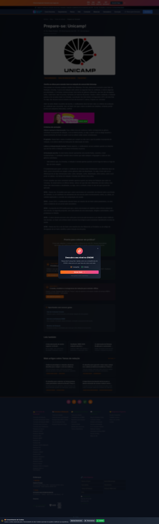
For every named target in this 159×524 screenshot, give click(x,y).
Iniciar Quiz (78, 272)
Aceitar (101, 520)
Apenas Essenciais (76, 520)
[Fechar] (97, 248)
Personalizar (90, 520)
